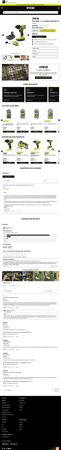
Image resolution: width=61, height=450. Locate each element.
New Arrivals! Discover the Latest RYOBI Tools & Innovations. (30, 4)
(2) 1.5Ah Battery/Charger (48, 30)
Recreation (21, 405)
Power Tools (21, 400)
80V (3, 427)
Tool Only (35, 30)
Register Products (6, 412)
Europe (20, 427)
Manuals (3, 400)
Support (34, 56)
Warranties (4, 402)
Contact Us (4, 417)
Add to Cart (39, 37)
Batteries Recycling (6, 407)
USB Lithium (4, 429)
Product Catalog (5, 436)
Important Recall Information (8, 414)
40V (3, 424)
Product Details (35, 48)
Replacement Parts (6, 405)
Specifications (35, 53)
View (59, 1)
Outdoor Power (22, 402)
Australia (21, 422)
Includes (34, 51)
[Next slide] (28, 35)
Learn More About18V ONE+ (43, 77)
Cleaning (21, 407)
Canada (20, 424)
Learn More (6, 100)
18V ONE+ (4, 422)
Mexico (20, 429)
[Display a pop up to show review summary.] (8, 159)
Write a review (46, 25)
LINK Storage (5, 431)
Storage (20, 410)
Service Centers (5, 410)
